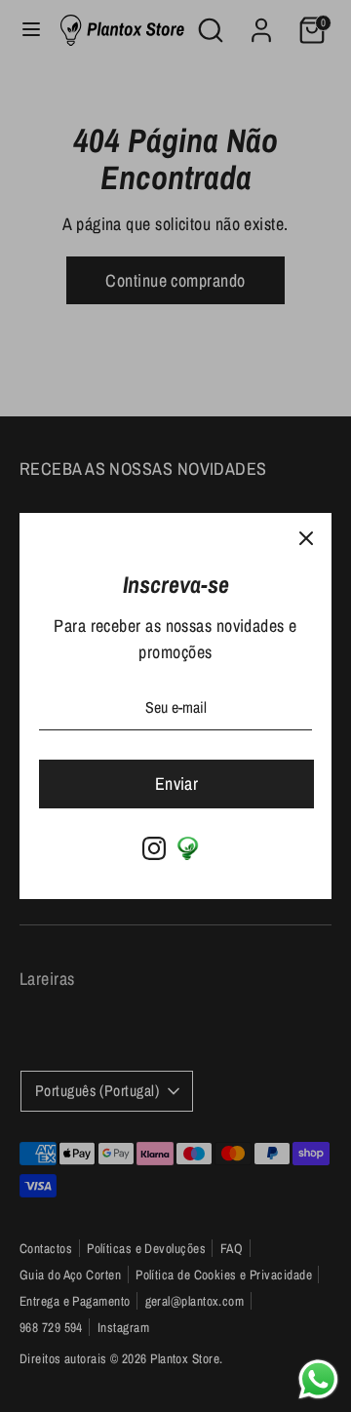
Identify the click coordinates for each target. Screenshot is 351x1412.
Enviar (177, 783)
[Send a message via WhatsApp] (318, 1379)
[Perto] (306, 538)
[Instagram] (154, 848)
